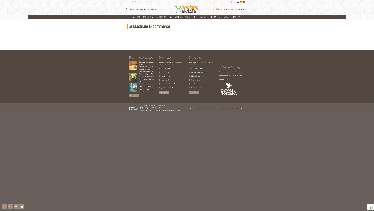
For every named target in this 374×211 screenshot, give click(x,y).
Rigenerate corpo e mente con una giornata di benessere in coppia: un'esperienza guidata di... (146, 68)
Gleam (243, 108)
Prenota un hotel (223, 9)
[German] (241, 1)
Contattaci (142, 2)
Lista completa (134, 96)
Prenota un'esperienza (241, 9)
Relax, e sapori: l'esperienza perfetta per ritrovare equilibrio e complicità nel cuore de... (146, 88)
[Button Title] (4, 206)
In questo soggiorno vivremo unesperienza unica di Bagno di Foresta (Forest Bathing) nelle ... (147, 78)
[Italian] (244, 1)
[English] (238, 1)
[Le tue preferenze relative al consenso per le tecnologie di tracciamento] (370, 207)
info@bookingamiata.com (155, 2)
